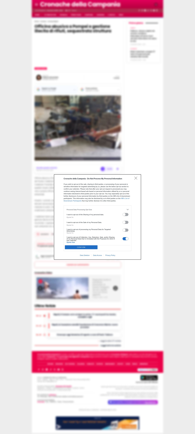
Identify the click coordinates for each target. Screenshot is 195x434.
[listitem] (97, 209)
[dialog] (97, 217)
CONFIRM (81, 247)
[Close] (136, 179)
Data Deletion (85, 255)
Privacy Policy (110, 255)
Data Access (97, 255)
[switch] (125, 214)
